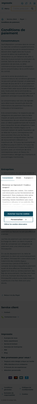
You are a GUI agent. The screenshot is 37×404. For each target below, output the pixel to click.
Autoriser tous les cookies (18, 214)
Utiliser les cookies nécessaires (15, 224)
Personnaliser (17, 220)
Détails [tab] (18, 178)
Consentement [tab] (7, 178)
